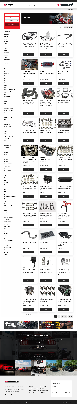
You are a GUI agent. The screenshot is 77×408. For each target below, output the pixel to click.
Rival (5, 222)
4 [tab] (37, 356)
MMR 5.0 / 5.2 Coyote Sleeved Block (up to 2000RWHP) (45, 159)
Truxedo (5, 244)
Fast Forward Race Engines (9, 136)
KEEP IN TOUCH (6, 1)
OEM (5, 207)
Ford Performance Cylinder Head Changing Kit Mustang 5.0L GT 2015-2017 (29, 215)
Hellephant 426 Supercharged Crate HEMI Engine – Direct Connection (64, 299)
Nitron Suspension (8, 205)
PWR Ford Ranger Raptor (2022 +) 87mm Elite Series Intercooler (47, 73)
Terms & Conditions (44, 390)
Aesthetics (6, 36)
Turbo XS (6, 245)
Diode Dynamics (7, 124)
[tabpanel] (38, 343)
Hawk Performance (8, 163)
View (28, 54)
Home (69, 9)
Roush (5, 228)
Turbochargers (7, 59)
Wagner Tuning (7, 251)
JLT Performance (7, 170)
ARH (5, 78)
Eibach (5, 129)
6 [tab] (40, 356)
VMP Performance (7, 247)
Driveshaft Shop (7, 126)
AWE (5, 84)
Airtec (5, 87)
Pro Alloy (6, 214)
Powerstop (6, 212)
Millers (5, 191)
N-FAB (5, 201)
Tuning (5, 57)
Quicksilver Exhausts (8, 217)
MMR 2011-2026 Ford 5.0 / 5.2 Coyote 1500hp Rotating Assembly (29, 188)
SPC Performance (7, 231)
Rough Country (7, 226)
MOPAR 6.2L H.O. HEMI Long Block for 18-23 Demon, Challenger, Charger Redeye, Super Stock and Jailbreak (47, 104)
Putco (5, 215)
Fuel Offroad (6, 147)
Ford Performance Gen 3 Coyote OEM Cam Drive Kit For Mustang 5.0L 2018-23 (47, 271)
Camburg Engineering (8, 114)
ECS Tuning (6, 128)
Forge (5, 143)
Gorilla (5, 154)
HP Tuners (6, 157)
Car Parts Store (32, 392)
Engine (5, 43)
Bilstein (5, 99)
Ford (5, 140)
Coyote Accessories (8, 117)
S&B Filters (6, 230)
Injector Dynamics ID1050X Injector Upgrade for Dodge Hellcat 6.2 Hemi (47, 299)
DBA (5, 119)
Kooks (5, 175)
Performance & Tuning (25, 5)
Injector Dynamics (7, 166)
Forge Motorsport (7, 145)
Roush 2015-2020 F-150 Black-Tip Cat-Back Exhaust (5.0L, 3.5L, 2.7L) (29, 132)
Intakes (5, 46)
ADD (5, 68)
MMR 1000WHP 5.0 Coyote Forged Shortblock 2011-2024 (65, 132)
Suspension (6, 53)
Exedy (5, 133)
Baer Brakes (6, 98)
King (5, 173)
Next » (70, 316)
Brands (17, 5)
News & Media (49, 5)
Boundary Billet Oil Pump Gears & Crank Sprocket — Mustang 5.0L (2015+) (29, 102)
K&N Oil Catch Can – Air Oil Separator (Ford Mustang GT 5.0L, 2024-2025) (65, 45)
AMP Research (7, 73)
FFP (4, 135)
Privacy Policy (43, 392)
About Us (42, 388)
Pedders (5, 210)
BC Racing (6, 92)
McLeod (5, 187)
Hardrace (6, 161)
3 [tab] (36, 356)
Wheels (5, 61)
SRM (5, 235)
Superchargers (7, 52)
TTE (4, 242)
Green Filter (6, 156)
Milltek (5, 193)
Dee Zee (5, 121)
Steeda (5, 238)
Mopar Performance (8, 200)
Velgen (5, 249)
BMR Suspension (7, 96)
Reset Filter (7, 27)
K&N (5, 172)
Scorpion (6, 237)
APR (4, 75)
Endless (5, 131)
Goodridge (6, 152)
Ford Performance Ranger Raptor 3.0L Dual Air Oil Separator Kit (64, 73)
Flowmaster (6, 138)
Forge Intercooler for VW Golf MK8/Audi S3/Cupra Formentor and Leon (46, 188)
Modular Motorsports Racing (10, 196)
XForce (5, 254)
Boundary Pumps (7, 106)
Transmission (7, 55)
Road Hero (6, 224)
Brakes (5, 38)
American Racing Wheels (9, 91)
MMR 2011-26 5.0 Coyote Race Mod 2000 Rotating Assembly (46, 132)
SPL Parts (6, 233)
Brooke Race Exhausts (8, 110)
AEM (5, 70)
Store (43, 5)
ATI (4, 82)
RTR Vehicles (6, 219)
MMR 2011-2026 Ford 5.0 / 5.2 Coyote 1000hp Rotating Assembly (65, 159)
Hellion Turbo (6, 164)
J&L (4, 168)
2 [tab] (34, 356)
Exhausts (6, 45)
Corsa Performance (8, 115)
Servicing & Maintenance (36, 5)
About (54, 5)
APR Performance (7, 77)
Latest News (31, 394)
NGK (4, 203)
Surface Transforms (8, 240)
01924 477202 (56, 388)
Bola (5, 103)
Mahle (5, 184)
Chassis (5, 39)
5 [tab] (39, 356)
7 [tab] (42, 356)
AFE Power (6, 71)
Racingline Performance (9, 221)
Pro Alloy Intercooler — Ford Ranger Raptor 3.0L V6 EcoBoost (65, 244)
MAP (5, 177)
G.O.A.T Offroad (7, 149)
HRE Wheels (6, 159)
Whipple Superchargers (9, 252)
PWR (5, 208)
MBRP (5, 179)
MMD (5, 180)
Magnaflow (6, 182)
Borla (5, 105)
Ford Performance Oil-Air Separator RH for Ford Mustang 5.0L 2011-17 (29, 271)
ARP (4, 80)
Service (5, 50)
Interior (5, 48)
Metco (5, 189)
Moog (5, 198)
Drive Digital (69, 402)
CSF (4, 112)
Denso (5, 122)
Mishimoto (6, 194)
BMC (5, 94)
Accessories (6, 34)
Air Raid (5, 85)
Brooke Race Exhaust (8, 108)
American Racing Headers (9, 89)
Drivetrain (6, 41)
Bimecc (5, 101)
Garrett (5, 150)
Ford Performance (8, 142)
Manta (5, 186)
